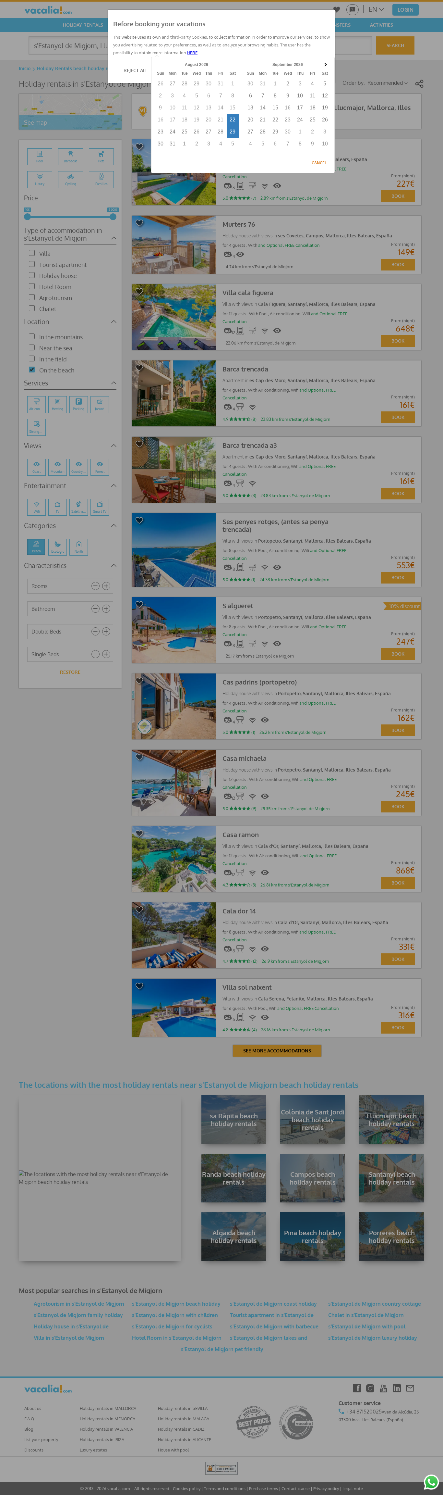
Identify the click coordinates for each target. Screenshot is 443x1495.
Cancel (319, 162)
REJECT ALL (136, 70)
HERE (192, 52)
